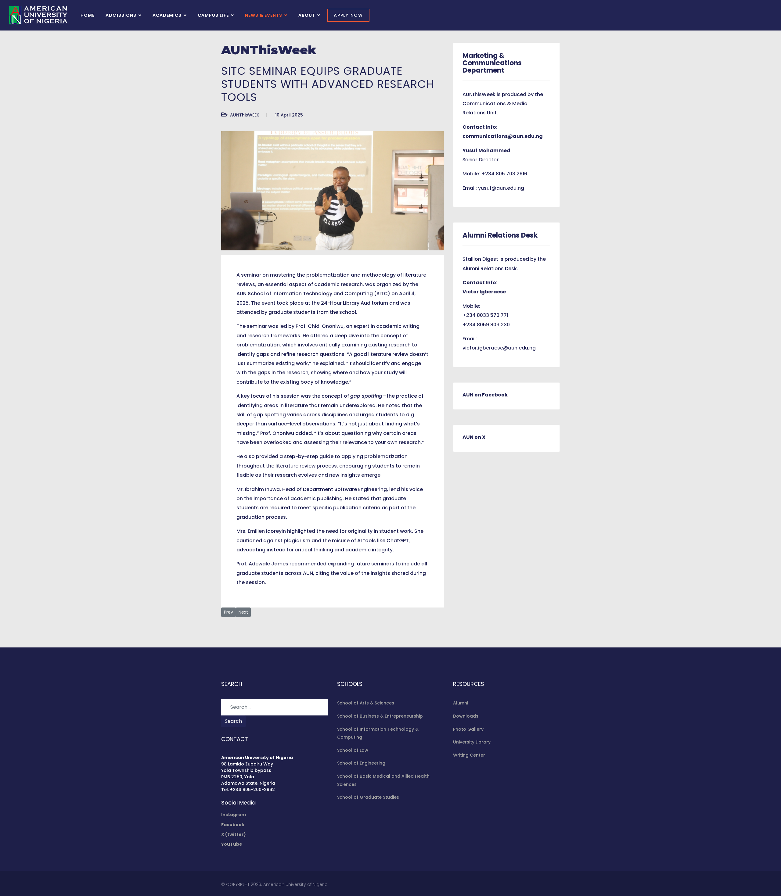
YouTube (231, 844)
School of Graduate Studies (368, 797)
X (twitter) (233, 834)
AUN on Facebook (485, 394)
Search (233, 721)
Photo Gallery (468, 729)
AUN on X (473, 437)
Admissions (121, 15)
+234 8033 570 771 (485, 315)
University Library (472, 742)
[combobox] (274, 707)
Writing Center (469, 755)
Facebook (232, 825)
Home (88, 15)
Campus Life (213, 15)
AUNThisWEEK (244, 115)
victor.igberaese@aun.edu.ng (499, 347)
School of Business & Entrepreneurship (380, 716)
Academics (167, 15)
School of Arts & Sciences (365, 703)
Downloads (465, 716)
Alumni (460, 703)
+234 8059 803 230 (486, 324)
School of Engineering (361, 763)
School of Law (352, 750)
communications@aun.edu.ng (502, 136)
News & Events (263, 15)
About (306, 15)
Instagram (233, 815)
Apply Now (348, 15)
